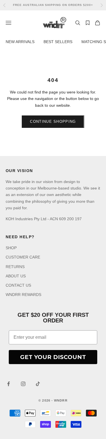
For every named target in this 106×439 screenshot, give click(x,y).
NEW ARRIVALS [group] (20, 41)
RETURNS (15, 266)
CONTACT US (18, 285)
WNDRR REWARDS (23, 294)
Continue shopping (53, 121)
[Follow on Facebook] (8, 384)
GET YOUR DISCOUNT (53, 357)
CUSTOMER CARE (23, 257)
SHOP (11, 248)
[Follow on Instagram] (23, 384)
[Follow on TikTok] (38, 384)
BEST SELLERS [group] (58, 41)
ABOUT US (16, 276)
